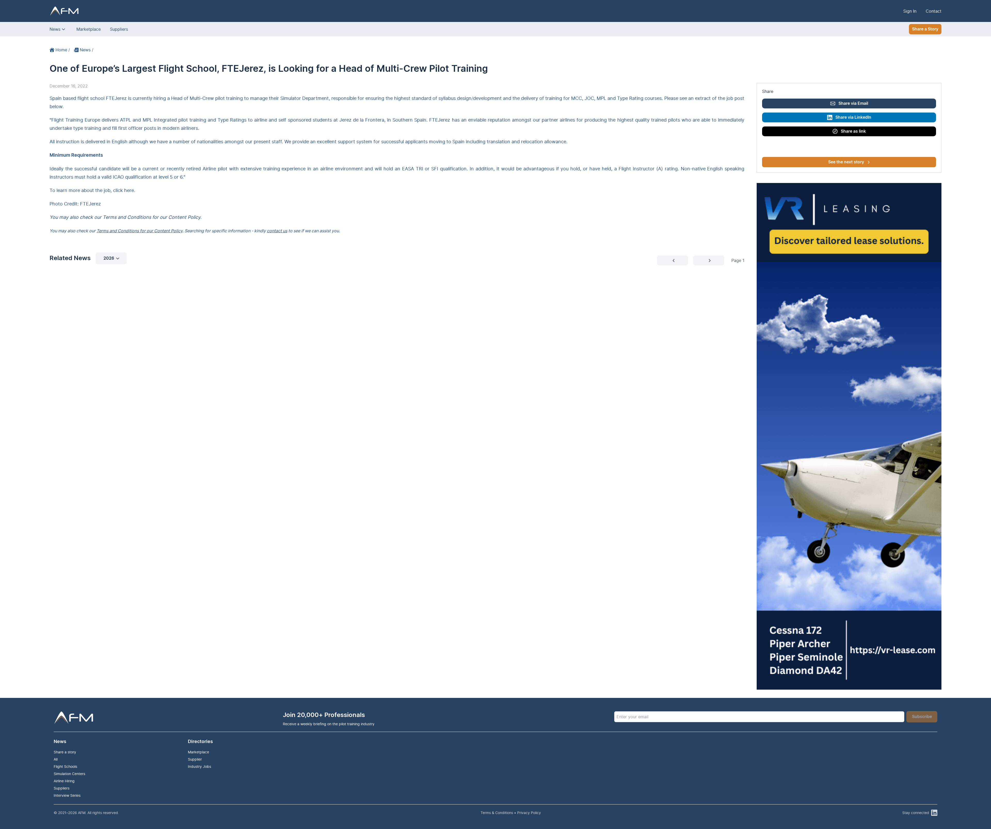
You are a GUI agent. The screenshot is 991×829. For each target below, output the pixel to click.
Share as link (853, 131)
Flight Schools (65, 766)
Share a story (65, 752)
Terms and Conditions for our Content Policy (139, 230)
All (56, 759)
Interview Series (67, 795)
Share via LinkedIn (853, 117)
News (55, 29)
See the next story (846, 162)
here (129, 190)
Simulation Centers (69, 773)
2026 (108, 258)
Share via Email (853, 103)
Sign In (909, 11)
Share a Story (925, 29)
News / (86, 49)
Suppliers (119, 29)
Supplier (195, 759)
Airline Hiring (64, 781)
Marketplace (88, 29)
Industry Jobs (199, 766)
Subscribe (922, 717)
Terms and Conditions (127, 217)
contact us (277, 230)
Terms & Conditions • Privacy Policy (511, 812)
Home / (62, 49)
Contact (933, 11)
